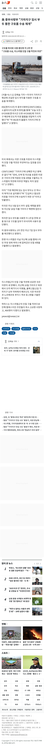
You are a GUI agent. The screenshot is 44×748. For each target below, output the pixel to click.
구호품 (11, 333)
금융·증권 (38, 686)
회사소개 (5, 710)
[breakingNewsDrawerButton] (36, 2)
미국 (35, 329)
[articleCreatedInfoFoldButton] (25, 36)
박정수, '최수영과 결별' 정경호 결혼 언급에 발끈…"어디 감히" (20, 571)
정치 (5, 681)
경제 (27, 681)
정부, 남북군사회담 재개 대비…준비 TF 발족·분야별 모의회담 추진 (17, 349)
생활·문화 (5, 695)
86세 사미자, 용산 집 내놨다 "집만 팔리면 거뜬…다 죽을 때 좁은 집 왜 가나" (19, 581)
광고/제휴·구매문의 (16, 710)
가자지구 (6, 329)
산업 (5, 691)
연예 (4, 624)
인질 (4, 333)
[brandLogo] (6, 2)
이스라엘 (16, 329)
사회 (16, 681)
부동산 (16, 691)
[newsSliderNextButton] (40, 564)
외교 (16, 686)
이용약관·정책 (29, 710)
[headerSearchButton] (32, 2)
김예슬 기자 (9, 32)
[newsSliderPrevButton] (35, 564)
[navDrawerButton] (40, 2)
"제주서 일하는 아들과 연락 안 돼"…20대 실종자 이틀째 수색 (19, 611)
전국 (5, 686)
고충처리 (39, 710)
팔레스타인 (26, 329)
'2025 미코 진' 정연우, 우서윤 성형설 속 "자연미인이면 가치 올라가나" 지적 (19, 591)
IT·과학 (27, 691)
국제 (3, 14)
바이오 (38, 691)
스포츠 (5, 652)
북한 (27, 686)
